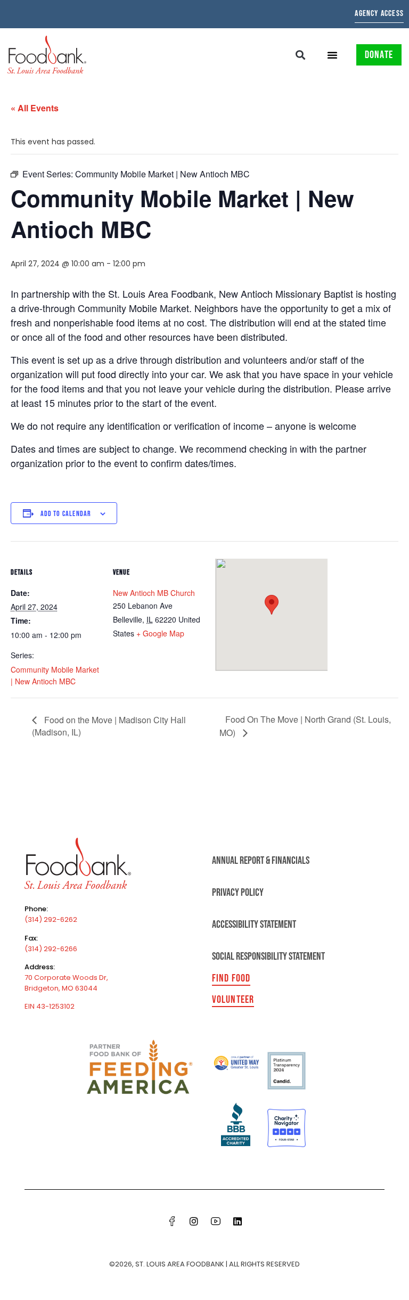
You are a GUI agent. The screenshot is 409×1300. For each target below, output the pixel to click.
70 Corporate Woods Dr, (66, 977)
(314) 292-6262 (50, 919)
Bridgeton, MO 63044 (60, 988)
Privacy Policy (238, 892)
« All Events (35, 108)
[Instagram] (193, 1221)
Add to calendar (66, 513)
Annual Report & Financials (260, 860)
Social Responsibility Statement (268, 956)
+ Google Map (160, 633)
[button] (300, 54)
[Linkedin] (237, 1221)
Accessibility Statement (254, 924)
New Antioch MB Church (154, 592)
